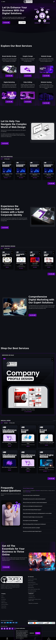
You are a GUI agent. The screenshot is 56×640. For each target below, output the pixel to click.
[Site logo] (28, 1)
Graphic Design (7, 264)
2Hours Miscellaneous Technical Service (9, 467)
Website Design (8, 176)
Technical (9, 468)
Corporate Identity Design (7, 265)
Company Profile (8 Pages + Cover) (28, 408)
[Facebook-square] (7, 629)
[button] (12, 164)
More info (32, 633)
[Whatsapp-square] (2, 629)
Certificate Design (7, 263)
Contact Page (28, 491)
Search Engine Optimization (49, 469)
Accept (37, 633)
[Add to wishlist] (12, 162)
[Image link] (42, 15)
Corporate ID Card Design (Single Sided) (46, 442)
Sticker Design (49, 263)
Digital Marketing (42, 469)
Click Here (28, 490)
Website (4, 176)
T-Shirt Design (35, 263)
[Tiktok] (12, 629)
